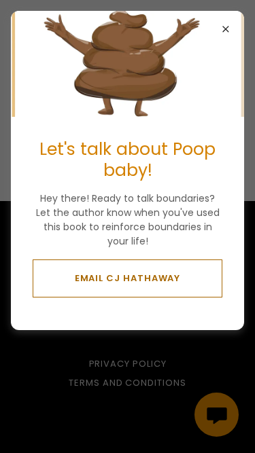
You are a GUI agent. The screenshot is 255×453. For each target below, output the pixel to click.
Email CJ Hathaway (128, 278)
